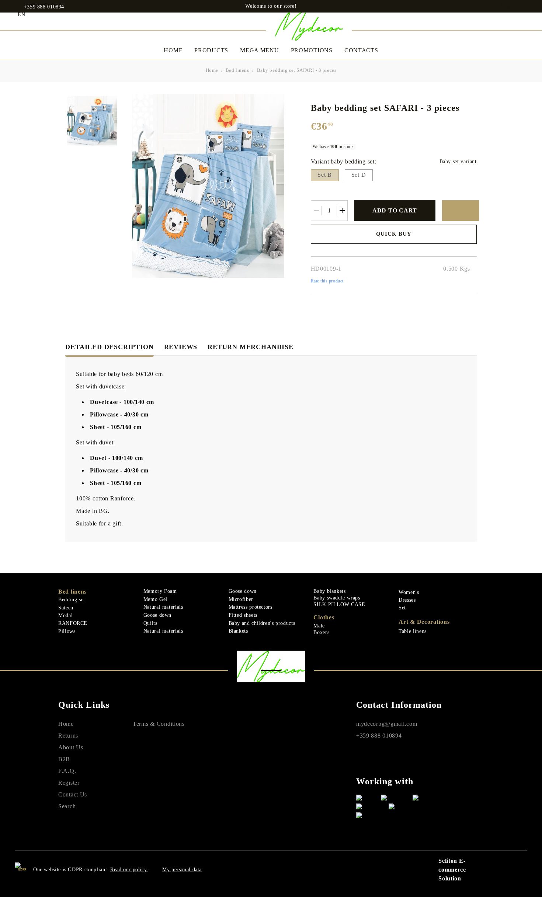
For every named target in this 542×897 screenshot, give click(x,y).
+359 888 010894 (44, 7)
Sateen (65, 608)
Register (69, 783)
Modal (65, 615)
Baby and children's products (262, 623)
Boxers (321, 632)
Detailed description (109, 347)
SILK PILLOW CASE (339, 604)
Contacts (361, 50)
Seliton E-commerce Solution (452, 870)
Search (67, 806)
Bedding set (71, 599)
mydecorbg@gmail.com (386, 724)
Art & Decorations (424, 622)
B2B (64, 759)
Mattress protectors (250, 607)
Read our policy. (129, 869)
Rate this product (327, 281)
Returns (68, 735)
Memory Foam (160, 591)
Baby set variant (458, 161)
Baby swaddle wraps (336, 598)
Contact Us (72, 794)
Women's (409, 592)
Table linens (413, 631)
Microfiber (241, 599)
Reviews (181, 347)
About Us (70, 747)
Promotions (312, 50)
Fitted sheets (243, 615)
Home (173, 50)
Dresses (407, 600)
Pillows (66, 631)
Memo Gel (155, 599)
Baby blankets (329, 591)
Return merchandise (250, 347)
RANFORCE (72, 623)
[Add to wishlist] (460, 210)
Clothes (323, 617)
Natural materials (163, 607)
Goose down (157, 615)
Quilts (150, 623)
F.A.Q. (67, 771)
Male (319, 626)
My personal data (182, 869)
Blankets (238, 631)
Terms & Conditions (159, 724)
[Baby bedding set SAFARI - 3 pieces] (92, 120)
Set (402, 608)
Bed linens (237, 70)
